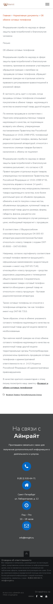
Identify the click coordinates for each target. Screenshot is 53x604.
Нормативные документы (25, 15)
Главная (7, 15)
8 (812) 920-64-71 (26, 478)
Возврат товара (13, 395)
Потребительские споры (31, 395)
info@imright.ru (26, 537)
